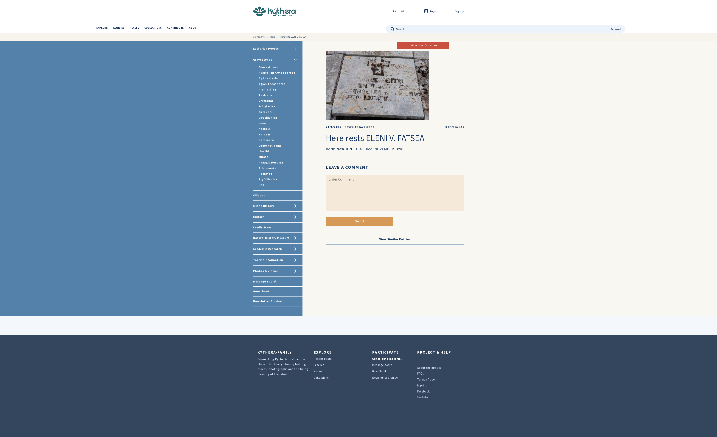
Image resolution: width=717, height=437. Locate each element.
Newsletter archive (385, 378)
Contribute (175, 28)
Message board (382, 365)
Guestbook (379, 371)
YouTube (423, 397)
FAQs (420, 374)
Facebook (423, 392)
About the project (429, 368)
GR (403, 11)
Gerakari (265, 112)
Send (359, 221)
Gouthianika (268, 118)
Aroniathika (267, 90)
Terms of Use (426, 380)
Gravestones (259, 37)
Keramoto (266, 140)
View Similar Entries (395, 239)
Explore (102, 28)
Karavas (265, 134)
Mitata (264, 157)
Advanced (616, 29)
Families (119, 28)
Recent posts (323, 359)
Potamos (265, 174)
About (193, 28)
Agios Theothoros (272, 84)
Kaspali (264, 129)
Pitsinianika (268, 168)
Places (134, 28)
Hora (272, 37)
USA (261, 185)
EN (394, 11)
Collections (153, 28)
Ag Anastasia (268, 78)
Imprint (422, 386)
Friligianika (267, 106)
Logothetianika (270, 146)
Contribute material (387, 359)
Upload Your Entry (420, 45)
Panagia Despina (271, 163)
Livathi (264, 151)
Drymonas (266, 101)
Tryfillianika (268, 179)
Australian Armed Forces (277, 73)
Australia (265, 95)
